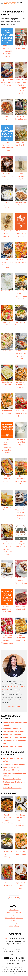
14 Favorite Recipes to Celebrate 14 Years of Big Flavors (7, 51)
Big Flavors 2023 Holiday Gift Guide (7, 609)
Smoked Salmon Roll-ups (12, 734)
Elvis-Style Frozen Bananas (13, 731)
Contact (14, 923)
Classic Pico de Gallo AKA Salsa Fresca (21, 413)
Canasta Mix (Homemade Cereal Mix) (20, 384)
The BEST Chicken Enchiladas (7, 478)
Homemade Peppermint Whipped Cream (21, 580)
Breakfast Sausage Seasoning (7, 233)
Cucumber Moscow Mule (12, 788)
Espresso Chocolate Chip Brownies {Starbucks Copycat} (20, 512)
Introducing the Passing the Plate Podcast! (20, 543)
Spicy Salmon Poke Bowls (12, 728)
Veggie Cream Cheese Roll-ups (14, 737)
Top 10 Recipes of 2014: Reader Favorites (7, 82)
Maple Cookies (7, 578)
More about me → (14, 706)
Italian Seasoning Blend (21, 176)
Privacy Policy (14, 926)
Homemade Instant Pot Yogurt (21, 442)
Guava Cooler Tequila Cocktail (14, 764)
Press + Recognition (14, 912)
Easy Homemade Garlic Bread (20, 637)
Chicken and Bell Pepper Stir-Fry (21, 324)
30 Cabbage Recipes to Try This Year (20, 233)
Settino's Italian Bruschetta (13, 746)
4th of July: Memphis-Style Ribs (7, 176)
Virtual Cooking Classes (14, 918)
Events (14, 915)
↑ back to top (14, 897)
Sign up (6, 938)
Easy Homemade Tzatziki (7, 204)
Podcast (14, 920)
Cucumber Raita (7, 291)
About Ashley (14, 910)
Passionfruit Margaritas (12, 779)
